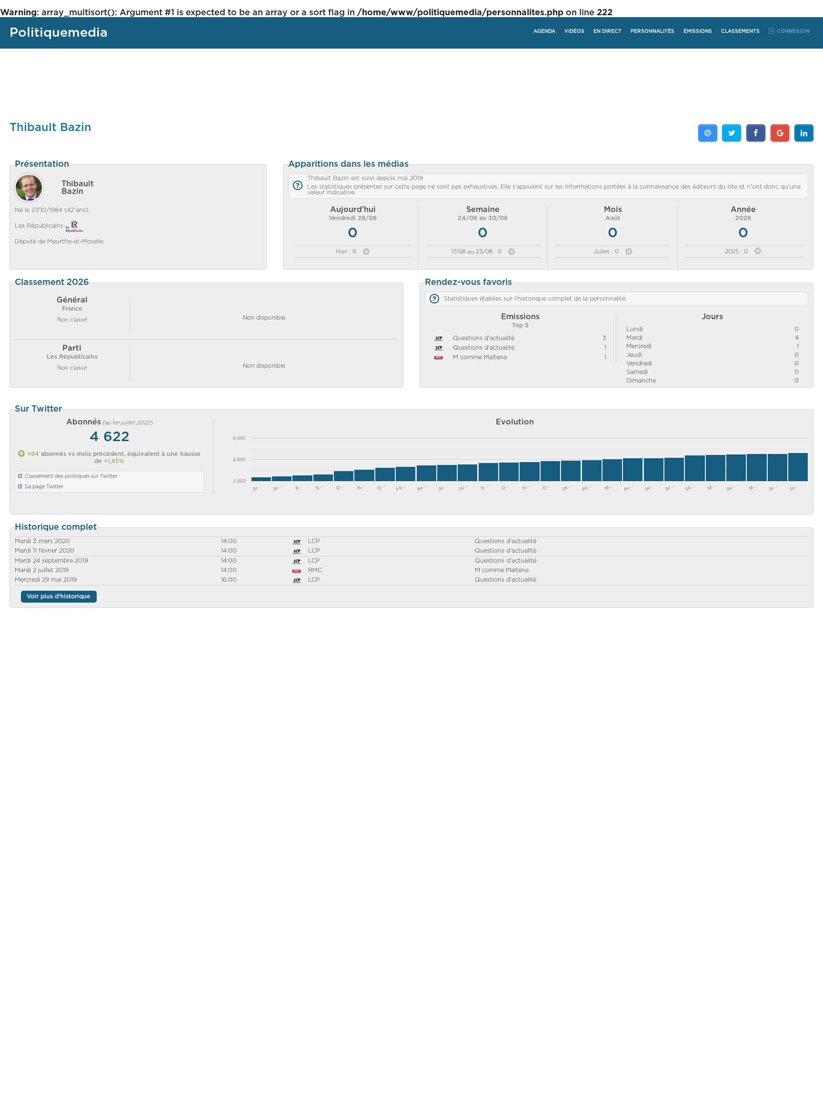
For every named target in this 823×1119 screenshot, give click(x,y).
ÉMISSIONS (697, 31)
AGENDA (544, 31)
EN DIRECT (607, 31)
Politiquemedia (59, 32)
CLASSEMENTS (740, 31)
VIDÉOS (574, 31)
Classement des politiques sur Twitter (71, 476)
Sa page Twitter (44, 486)
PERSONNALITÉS (652, 31)
